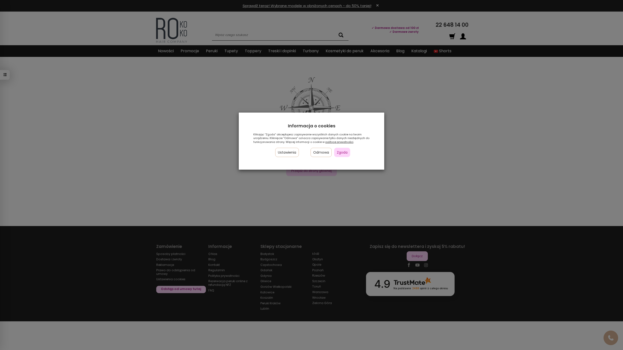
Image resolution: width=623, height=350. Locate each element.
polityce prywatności (339, 142)
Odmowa (321, 152)
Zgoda (342, 152)
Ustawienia (287, 152)
